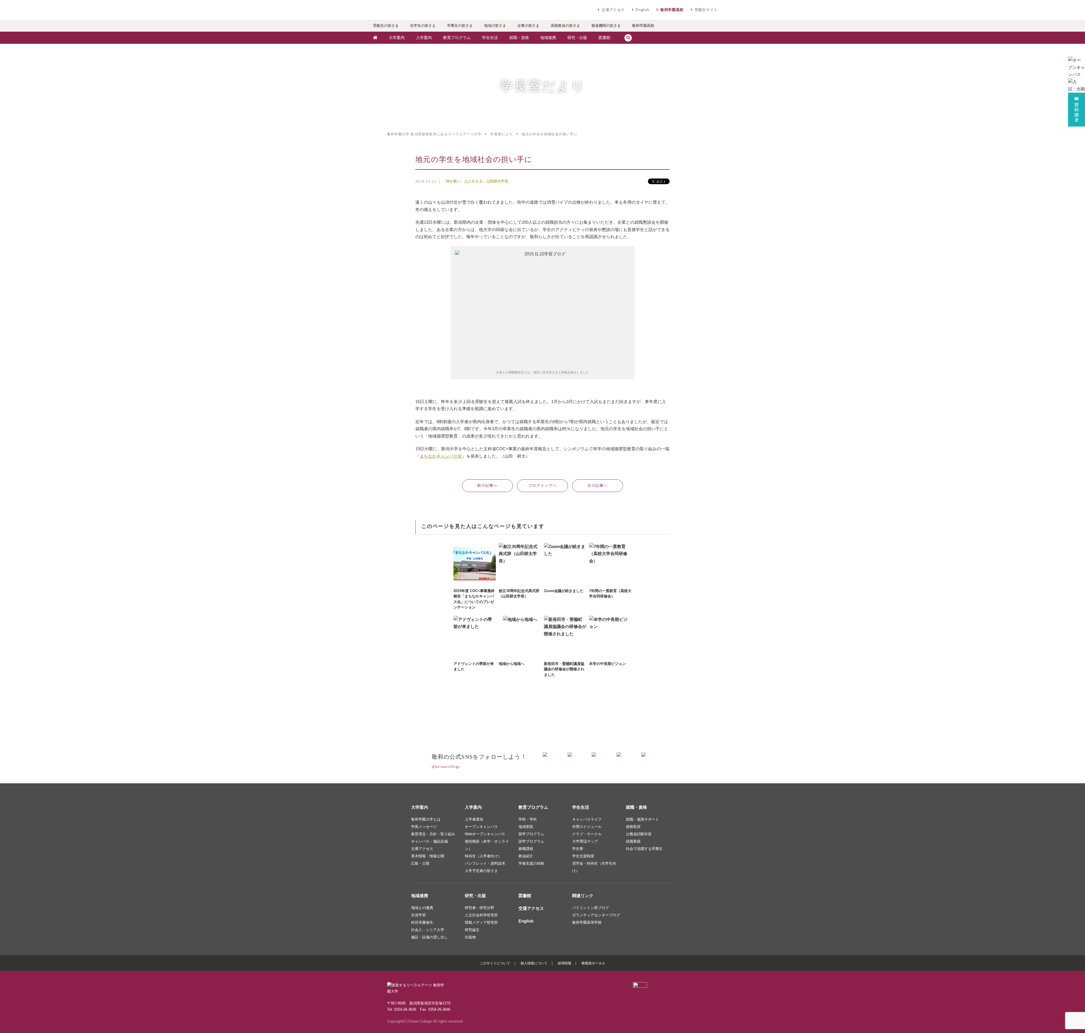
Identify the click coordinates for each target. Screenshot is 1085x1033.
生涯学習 (418, 915)
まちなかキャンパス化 (441, 456)
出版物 (470, 937)
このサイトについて (495, 963)
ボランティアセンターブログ (596, 915)
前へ (487, 485)
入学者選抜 (474, 819)
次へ (597, 485)
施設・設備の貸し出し (429, 937)
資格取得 (633, 827)
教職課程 (525, 849)
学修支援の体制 (531, 863)
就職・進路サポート (642, 819)
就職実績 (633, 841)
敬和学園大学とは (425, 819)
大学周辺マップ (585, 841)
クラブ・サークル (587, 834)
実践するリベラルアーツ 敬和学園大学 (421, 10)
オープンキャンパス (481, 827)
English (642, 10)
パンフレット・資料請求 (485, 863)
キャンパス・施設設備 (429, 841)
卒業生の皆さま (460, 25)
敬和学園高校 (671, 10)
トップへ (542, 485)
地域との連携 (422, 908)
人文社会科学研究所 (481, 915)
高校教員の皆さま (565, 25)
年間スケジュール (587, 827)
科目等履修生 (422, 922)
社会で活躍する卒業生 (644, 849)
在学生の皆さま (423, 25)
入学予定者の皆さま (481, 871)
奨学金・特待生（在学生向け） (594, 867)
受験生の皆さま (386, 25)
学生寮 (577, 849)
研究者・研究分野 (479, 908)
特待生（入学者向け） (483, 856)
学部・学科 (527, 819)
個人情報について (534, 963)
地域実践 (525, 827)
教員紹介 (525, 856)
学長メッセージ (424, 827)
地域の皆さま (495, 25)
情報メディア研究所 (481, 922)
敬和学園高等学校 (587, 922)
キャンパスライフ (587, 819)
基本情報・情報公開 (427, 856)
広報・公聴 (420, 863)
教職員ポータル (593, 963)
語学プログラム (531, 841)
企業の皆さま (528, 25)
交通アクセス (613, 10)
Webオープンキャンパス (485, 834)
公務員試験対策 (639, 834)
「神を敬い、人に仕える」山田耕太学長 (475, 181)
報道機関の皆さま (606, 25)
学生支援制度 (583, 856)
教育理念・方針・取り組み (433, 834)
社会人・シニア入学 (427, 930)
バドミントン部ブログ (590, 908)
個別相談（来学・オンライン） (487, 845)
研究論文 (472, 930)
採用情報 (564, 963)
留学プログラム (531, 834)
